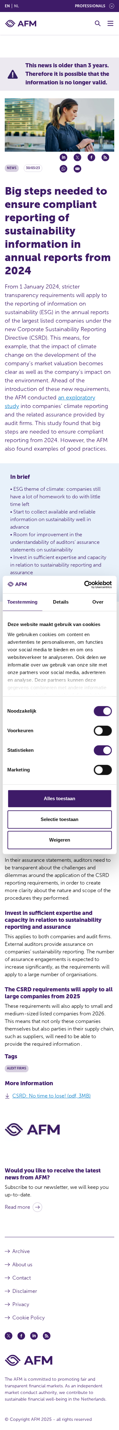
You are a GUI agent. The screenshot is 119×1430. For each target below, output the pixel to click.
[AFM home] (20, 23)
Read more (17, 1207)
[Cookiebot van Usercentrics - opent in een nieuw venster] (85, 585)
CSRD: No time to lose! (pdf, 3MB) (51, 1096)
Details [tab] (61, 602)
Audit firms (16, 1068)
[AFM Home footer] (59, 1360)
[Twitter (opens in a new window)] (8, 1336)
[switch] (103, 731)
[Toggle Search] (98, 23)
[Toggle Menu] (110, 23)
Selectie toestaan (59, 819)
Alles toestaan (59, 798)
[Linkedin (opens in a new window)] (34, 1336)
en (7, 6)
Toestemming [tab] (22, 602)
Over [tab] (97, 602)
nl (16, 6)
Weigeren (59, 840)
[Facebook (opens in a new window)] (21, 1336)
